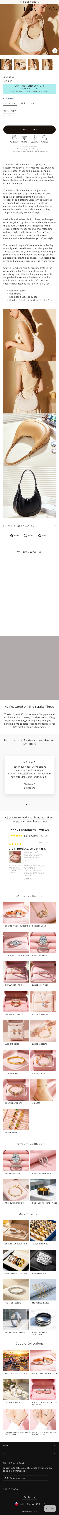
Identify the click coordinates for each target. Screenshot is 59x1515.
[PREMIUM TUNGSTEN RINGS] (43, 1190)
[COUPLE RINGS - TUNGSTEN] (16, 913)
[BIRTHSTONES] (16, 1119)
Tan (32, 103)
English (27, 1497)
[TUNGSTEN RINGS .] (43, 1230)
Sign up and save (14, 1463)
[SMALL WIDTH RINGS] (16, 972)
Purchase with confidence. (29, 147)
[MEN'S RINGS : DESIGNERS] (16, 1260)
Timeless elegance (21, 848)
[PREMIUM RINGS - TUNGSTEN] (43, 1319)
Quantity (9, 111)
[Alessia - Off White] (5, 622)
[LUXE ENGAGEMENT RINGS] (16, 942)
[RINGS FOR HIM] (43, 1260)
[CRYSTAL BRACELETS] (43, 1060)
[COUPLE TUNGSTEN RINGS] (16, 1230)
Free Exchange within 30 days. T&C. (29, 149)
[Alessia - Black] (8, 622)
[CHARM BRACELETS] (16, 1090)
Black (22, 103)
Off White (10, 103)
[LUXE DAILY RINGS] (43, 972)
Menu (6, 1446)
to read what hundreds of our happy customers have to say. (29, 819)
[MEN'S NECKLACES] (43, 1289)
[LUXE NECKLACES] (43, 1001)
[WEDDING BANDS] (16, 1389)
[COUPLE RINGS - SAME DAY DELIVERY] (43, 1389)
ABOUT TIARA (10, 1489)
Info (5, 1454)
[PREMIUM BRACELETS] (16, 1190)
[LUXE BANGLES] (16, 1060)
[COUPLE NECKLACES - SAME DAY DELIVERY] (43, 1419)
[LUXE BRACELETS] (43, 1031)
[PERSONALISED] (43, 913)
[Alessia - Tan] (11, 622)
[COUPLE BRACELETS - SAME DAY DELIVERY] (16, 1419)
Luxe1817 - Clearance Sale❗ (13, 867)
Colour (8, 99)
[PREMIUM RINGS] (43, 942)
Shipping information (18, 526)
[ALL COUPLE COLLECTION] (16, 1360)
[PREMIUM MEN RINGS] (16, 1319)
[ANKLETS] (43, 1090)
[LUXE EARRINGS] (16, 1031)
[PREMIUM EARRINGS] (43, 1160)
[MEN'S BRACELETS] (16, 1289)
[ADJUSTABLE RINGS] (16, 1001)
